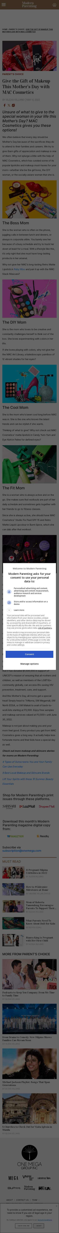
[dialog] (29, 616)
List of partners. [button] (45, 628)
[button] (29, 610)
